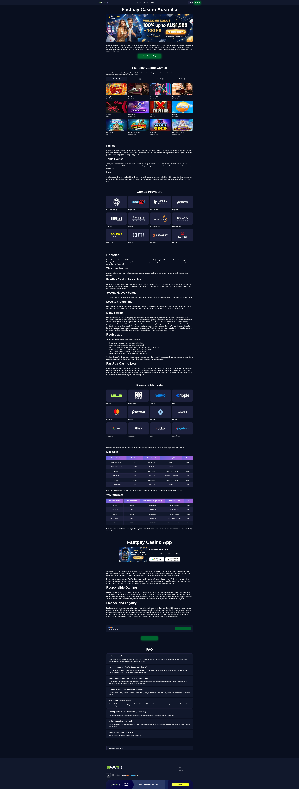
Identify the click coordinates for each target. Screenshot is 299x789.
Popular (115, 79)
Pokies (181, 79)
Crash (159, 79)
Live (137, 79)
